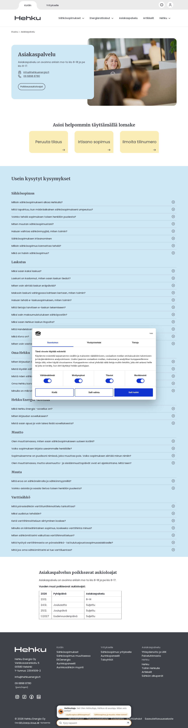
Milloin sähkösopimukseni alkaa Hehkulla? (37, 202)
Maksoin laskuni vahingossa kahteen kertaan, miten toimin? (48, 293)
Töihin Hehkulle (151, 668)
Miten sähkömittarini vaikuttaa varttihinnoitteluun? (42, 535)
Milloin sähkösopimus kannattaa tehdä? (36, 246)
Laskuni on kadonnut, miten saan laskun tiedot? (41, 278)
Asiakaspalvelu (128, 18)
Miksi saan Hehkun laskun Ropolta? (33, 322)
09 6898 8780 (31, 76)
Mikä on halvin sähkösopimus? (30, 253)
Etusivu (14, 31)
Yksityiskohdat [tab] (94, 342)
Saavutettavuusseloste (159, 718)
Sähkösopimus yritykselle (116, 652)
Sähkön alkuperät (152, 676)
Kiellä (54, 392)
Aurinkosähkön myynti (70, 667)
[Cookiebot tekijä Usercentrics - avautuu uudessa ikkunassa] (141, 333)
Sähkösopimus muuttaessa (73, 656)
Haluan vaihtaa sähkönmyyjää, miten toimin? (39, 231)
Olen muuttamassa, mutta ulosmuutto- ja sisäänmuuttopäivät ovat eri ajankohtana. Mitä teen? (71, 463)
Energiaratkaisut (100, 18)
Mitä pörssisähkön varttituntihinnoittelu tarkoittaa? (43, 506)
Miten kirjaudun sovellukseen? (29, 416)
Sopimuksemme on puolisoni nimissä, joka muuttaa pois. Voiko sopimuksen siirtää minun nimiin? (71, 456)
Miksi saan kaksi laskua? (26, 271)
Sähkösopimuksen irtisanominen (31, 238)
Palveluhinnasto (151, 656)
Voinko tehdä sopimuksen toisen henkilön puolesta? (43, 216)
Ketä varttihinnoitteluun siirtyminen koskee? (38, 521)
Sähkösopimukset (69, 18)
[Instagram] (17, 697)
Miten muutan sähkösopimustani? (32, 224)
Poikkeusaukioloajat (31, 86)
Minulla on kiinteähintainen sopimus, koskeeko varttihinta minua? (51, 528)
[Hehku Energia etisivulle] (28, 18)
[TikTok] (24, 697)
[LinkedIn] (38, 697)
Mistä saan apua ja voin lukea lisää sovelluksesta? (42, 423)
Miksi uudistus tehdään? (26, 513)
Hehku (163, 18)
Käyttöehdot (134, 718)
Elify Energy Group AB (29, 722)
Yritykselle (52, 5)
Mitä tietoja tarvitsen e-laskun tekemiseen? (38, 307)
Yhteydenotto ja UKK (154, 652)
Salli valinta (94, 392)
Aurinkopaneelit (66, 663)
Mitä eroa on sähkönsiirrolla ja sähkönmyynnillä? (41, 481)
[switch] (78, 381)
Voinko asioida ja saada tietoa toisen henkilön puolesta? (46, 488)
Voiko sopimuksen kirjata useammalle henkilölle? (41, 448)
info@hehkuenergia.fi (36, 72)
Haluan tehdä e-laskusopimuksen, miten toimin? (41, 300)
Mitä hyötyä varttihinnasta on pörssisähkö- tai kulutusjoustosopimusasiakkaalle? (62, 542)
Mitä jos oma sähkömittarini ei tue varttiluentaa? (41, 550)
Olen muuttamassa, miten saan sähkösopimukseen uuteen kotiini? (52, 441)
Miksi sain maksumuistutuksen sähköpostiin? (39, 314)
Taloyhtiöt (107, 659)
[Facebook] (31, 697)
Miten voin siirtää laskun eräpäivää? (33, 285)
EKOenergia (63, 659)
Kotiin (27, 5)
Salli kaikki (134, 392)
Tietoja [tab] (135, 342)
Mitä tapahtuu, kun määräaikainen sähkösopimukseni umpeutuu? (52, 209)
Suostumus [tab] (52, 342)
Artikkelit (148, 18)
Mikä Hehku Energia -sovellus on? (31, 408)
